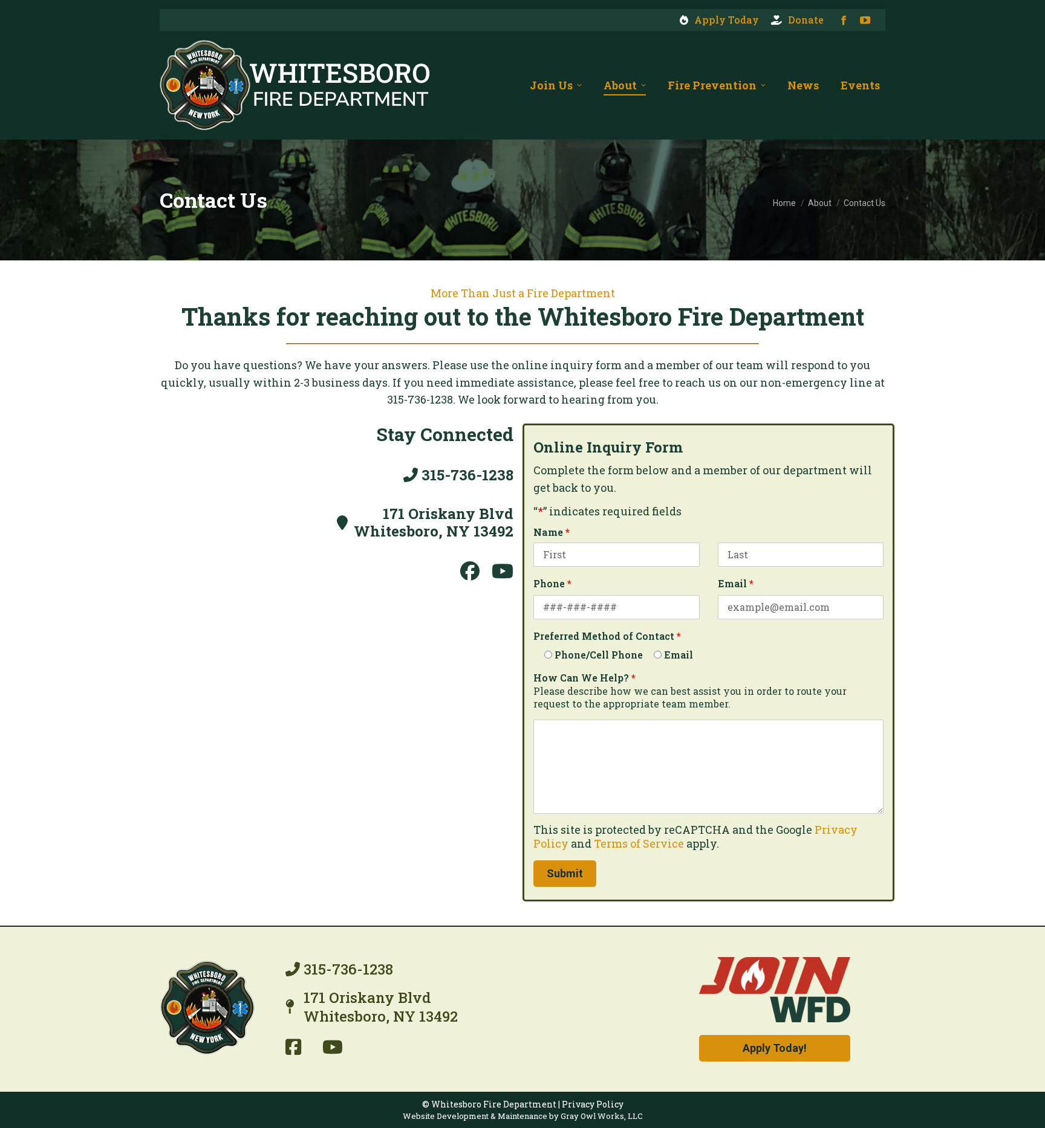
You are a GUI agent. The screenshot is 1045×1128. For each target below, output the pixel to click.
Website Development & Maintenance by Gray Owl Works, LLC (523, 1116)
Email (736, 584)
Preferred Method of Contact (607, 636)
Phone (552, 584)
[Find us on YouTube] (332, 1047)
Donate (806, 19)
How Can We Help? (584, 678)
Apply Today (726, 19)
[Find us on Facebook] (294, 1047)
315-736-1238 (465, 475)
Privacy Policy (592, 1104)
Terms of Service (639, 843)
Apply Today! (775, 1048)
